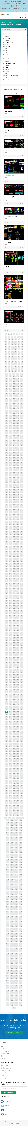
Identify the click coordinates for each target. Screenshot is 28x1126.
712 (21, 674)
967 (21, 800)
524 (10, 583)
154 (10, 401)
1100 (12, 879)
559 (10, 600)
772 (21, 704)
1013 (16, 825)
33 (9, 346)
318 (6, 482)
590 (14, 615)
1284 (12, 992)
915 (14, 775)
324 (10, 484)
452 (21, 546)
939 (10, 788)
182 (21, 413)
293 (6, 470)
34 (12, 346)
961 (18, 798)
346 (18, 494)
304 (10, 475)
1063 (7, 857)
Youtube (7, 1114)
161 (18, 403)
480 (14, 561)
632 (21, 635)
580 (14, 610)
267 (21, 455)
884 (10, 761)
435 (14, 539)
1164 (12, 918)
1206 (20, 943)
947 (21, 790)
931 (18, 783)
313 (6, 479)
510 (14, 576)
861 (18, 748)
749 (10, 694)
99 (9, 373)
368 (6, 507)
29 (15, 344)
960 (14, 798)
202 (21, 423)
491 (18, 566)
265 (14, 455)
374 (10, 509)
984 (10, 810)
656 (18, 647)
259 (10, 452)
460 (14, 551)
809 (10, 724)
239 (10, 442)
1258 (20, 975)
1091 (7, 874)
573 (6, 608)
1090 (20, 872)
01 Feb (6, 222)
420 (14, 531)
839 (10, 738)
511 (18, 576)
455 (14, 549)
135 (14, 391)
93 (9, 371)
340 (14, 492)
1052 (12, 849)
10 (11, 336)
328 (6, 487)
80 (5, 366)
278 (6, 462)
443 (6, 544)
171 (18, 408)
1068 (12, 859)
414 (10, 529)
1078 (20, 864)
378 (6, 512)
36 (18, 346)
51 (9, 354)
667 (21, 652)
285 (14, 465)
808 (6, 724)
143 (6, 396)
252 (21, 447)
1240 (12, 965)
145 (14, 396)
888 (6, 763)
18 (18, 339)
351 (18, 497)
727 (21, 682)
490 (14, 566)
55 (22, 354)
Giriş (20, 17)
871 (18, 753)
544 (10, 593)
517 (21, 578)
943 (6, 790)
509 (10, 576)
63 (9, 359)
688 (6, 664)
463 (6, 553)
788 (6, 714)
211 (18, 428)
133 (6, 391)
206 (18, 425)
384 (10, 514)
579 (10, 610)
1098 (20, 877)
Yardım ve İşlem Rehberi (8, 1073)
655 (14, 647)
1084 (12, 869)
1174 (20, 923)
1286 (20, 992)
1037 (16, 840)
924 (10, 780)
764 (10, 701)
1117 (16, 889)
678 (6, 660)
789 (10, 714)
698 (6, 669)
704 (10, 672)
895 (14, 766)
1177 (16, 926)
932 (21, 783)
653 (6, 647)
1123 (7, 894)
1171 (7, 923)
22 (12, 341)
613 (6, 627)
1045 (16, 845)
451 (18, 546)
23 (15, 341)
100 (13, 373)
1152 (12, 911)
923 (6, 780)
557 (21, 598)
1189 (16, 933)
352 (21, 497)
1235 (7, 963)
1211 (7, 948)
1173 (16, 923)
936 (18, 785)
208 (6, 428)
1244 (12, 968)
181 (18, 413)
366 (18, 504)
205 (14, 425)
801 (18, 719)
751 (18, 694)
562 (21, 600)
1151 (7, 911)
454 (10, 549)
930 (14, 783)
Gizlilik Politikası (5, 1070)
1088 (12, 872)
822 (21, 729)
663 (6, 652)
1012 (12, 825)
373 (6, 509)
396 (18, 519)
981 (18, 808)
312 (21, 477)
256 (18, 450)
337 (21, 489)
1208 (12, 946)
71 (15, 361)
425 (14, 534)
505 (14, 573)
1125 (16, 894)
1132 (12, 899)
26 (5, 344)
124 (10, 386)
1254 (20, 973)
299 (10, 472)
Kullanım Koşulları (6, 1065)
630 (14, 635)
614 (10, 627)
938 (6, 788)
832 (21, 734)
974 (10, 805)
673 (6, 657)
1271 (7, 985)
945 (14, 790)
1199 (7, 941)
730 (14, 684)
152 (21, 398)
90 (18, 368)
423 (6, 534)
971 (18, 803)
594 (10, 618)
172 (21, 408)
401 (18, 521)
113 (6, 381)
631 (18, 635)
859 (10, 748)
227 (21, 435)
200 (14, 423)
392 (21, 516)
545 (14, 593)
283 (6, 465)
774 (10, 706)
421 (18, 531)
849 (10, 743)
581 (18, 610)
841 (18, 738)
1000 (13, 817)
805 (14, 721)
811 (18, 724)
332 (21, 487)
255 (14, 450)
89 (15, 368)
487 (21, 563)
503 (6, 573)
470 (14, 556)
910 (14, 773)
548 (6, 595)
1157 (16, 914)
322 (21, 482)
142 (21, 393)
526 (18, 583)
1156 (12, 914)
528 (6, 586)
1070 (20, 859)
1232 (12, 960)
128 (6, 388)
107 (21, 376)
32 (5, 346)
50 (5, 354)
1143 (7, 906)
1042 (20, 842)
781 (18, 709)
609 (10, 625)
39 (9, 349)
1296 (12, 1000)
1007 (7, 822)
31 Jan (6, 117)
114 (10, 381)
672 (21, 655)
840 (14, 738)
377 (21, 509)
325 (14, 484)
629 (10, 635)
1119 (7, 891)
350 (14, 497)
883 (6, 761)
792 (21, 714)
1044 (12, 845)
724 (10, 682)
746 (18, 692)
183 (6, 415)
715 (14, 677)
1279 (7, 990)
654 (10, 647)
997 (21, 815)
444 (10, 544)
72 (18, 361)
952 (21, 793)
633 (6, 637)
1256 (12, 975)
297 (21, 470)
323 (6, 484)
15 (9, 339)
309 (10, 477)
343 (6, 494)
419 (10, 531)
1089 (16, 872)
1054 (20, 849)
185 (14, 415)
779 (10, 709)
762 (21, 699)
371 (18, 507)
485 (14, 563)
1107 (7, 884)
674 (10, 657)
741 (18, 689)
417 (21, 529)
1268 (12, 983)
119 (10, 383)
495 (14, 568)
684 (10, 662)
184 (10, 415)
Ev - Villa (7, 46)
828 (6, 734)
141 (18, 393)
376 (18, 509)
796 (18, 716)
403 (6, 524)
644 (10, 642)
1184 (12, 931)
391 (18, 516)
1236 (12, 963)
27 (9, 344)
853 (6, 746)
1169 (16, 921)
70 (12, 361)
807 (21, 721)
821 (18, 729)
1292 (12, 997)
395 (14, 519)
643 (6, 642)
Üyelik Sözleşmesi (6, 1068)
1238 (20, 963)
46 (12, 351)
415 (14, 529)
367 (21, 504)
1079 (7, 867)
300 (14, 472)
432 (21, 536)
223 (6, 435)
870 (14, 753)
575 (14, 608)
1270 (20, 983)
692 (21, 664)
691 (18, 664)
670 (14, 655)
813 (6, 726)
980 (14, 808)
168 (6, 408)
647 (21, 642)
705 (14, 672)
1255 (7, 975)
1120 (12, 891)
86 (5, 368)
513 (6, 578)
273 (6, 460)
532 (21, 586)
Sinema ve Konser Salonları (12, 75)
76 (12, 364)
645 (14, 642)
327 (21, 484)
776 (18, 706)
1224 (12, 955)
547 (21, 593)
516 (18, 578)
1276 (12, 988)
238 (6, 442)
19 (22, 339)
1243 (7, 968)
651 (18, 645)
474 (10, 558)
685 (14, 662)
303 (6, 475)
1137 (16, 901)
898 (6, 768)
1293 (16, 997)
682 (21, 660)
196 (18, 420)
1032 (12, 837)
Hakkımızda (4, 1048)
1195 (7, 938)
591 (18, 615)
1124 (12, 894)
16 (12, 339)
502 (21, 571)
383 (6, 514)
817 (21, 726)
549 (10, 595)
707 (21, 672)
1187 (7, 933)
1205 (16, 943)
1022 (20, 830)
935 (14, 785)
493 (6, 568)
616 (18, 627)
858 (6, 748)
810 (14, 724)
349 (10, 497)
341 (18, 492)
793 (6, 716)
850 (14, 743)
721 (18, 679)
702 (21, 669)
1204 (12, 943)
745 (14, 692)
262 (21, 452)
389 (10, 516)
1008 (12, 822)
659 (10, 650)
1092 (12, 874)
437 (21, 539)
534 (10, 588)
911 (18, 773)
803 (6, 721)
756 (18, 697)
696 (18, 667)
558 (6, 600)
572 (21, 605)
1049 (16, 847)
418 (6, 531)
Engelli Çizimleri (9, 42)
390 (14, 516)
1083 (7, 869)
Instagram (7, 1101)
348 (6, 497)
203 (6, 425)
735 (14, 687)
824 (10, 731)
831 (18, 734)
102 (21, 373)
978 (6, 808)
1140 (12, 904)
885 (14, 761)
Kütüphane (8, 59)
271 (18, 457)
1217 (16, 951)
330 (14, 487)
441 (18, 541)
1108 (12, 884)
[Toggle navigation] (25, 14)
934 (10, 785)
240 (14, 442)
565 (14, 603)
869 (10, 753)
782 (21, 709)
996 (18, 815)
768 (6, 704)
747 (21, 692)
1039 (7, 842)
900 (14, 768)
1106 (20, 882)
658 (6, 650)
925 (14, 780)
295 (14, 470)
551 (18, 595)
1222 (20, 953)
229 (10, 438)
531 (18, 586)
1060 (12, 854)
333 (6, 489)
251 (18, 447)
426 (18, 534)
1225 (16, 955)
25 (22, 341)
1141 (16, 904)
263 (6, 455)
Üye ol (25, 17)
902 (21, 768)
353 (6, 499)
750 (14, 694)
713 (6, 677)
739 (10, 689)
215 (14, 430)
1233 (16, 960)
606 (18, 623)
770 (14, 704)
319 (10, 482)
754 (10, 697)
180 (14, 413)
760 (14, 699)
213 (6, 430)
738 (6, 689)
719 (10, 679)
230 (14, 438)
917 (21, 775)
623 (6, 632)
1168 (12, 921)
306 (18, 475)
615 (14, 627)
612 (21, 625)
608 (6, 625)
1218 (20, 951)
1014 (20, 825)
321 (18, 482)
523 (6, 583)
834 (10, 736)
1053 (16, 849)
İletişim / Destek (5, 1053)
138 (6, 393)
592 (21, 615)
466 (18, 553)
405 (14, 524)
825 (14, 731)
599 (10, 620)
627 (21, 632)
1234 (20, 960)
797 (21, 716)
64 (12, 359)
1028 (12, 835)
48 (18, 351)
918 (6, 778)
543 (6, 593)
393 (6, 519)
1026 (20, 832)
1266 (20, 980)
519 (10, 581)
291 (18, 467)
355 (14, 499)
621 (18, 630)
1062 (20, 854)
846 (18, 741)
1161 (16, 916)
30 (18, 344)
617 (21, 627)
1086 (20, 869)
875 (14, 756)
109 (10, 378)
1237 (16, 963)
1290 (20, 995)
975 (14, 805)
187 (21, 415)
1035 (7, 840)
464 (10, 553)
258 (6, 452)
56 (5, 356)
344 (10, 494)
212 (21, 428)
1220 (12, 953)
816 (18, 726)
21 (9, 341)
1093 (16, 874)
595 (14, 618)
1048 (12, 847)
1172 (12, 923)
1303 (7, 1005)
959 (10, 798)
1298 (20, 1000)
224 (10, 435)
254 (10, 450)
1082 (20, 867)
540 (14, 590)
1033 (16, 837)
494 (10, 568)
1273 (16, 985)
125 (14, 386)
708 (6, 674)
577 (21, 608)
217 (21, 430)
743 (6, 692)
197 (21, 420)
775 (14, 706)
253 (6, 450)
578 (6, 610)
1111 (7, 886)
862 (21, 748)
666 (18, 652)
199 (10, 423)
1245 (16, 968)
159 (10, 403)
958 (6, 798)
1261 (16, 978)
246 (18, 445)
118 (6, 383)
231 (18, 438)
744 (10, 692)
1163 (7, 918)
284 (10, 465)
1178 (20, 926)
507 (21, 573)
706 (18, 672)
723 (6, 682)
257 (21, 450)
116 (18, 381)
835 (14, 736)
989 (10, 812)
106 (18, 376)
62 (5, 359)
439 (10, 541)
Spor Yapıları (8, 79)
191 (18, 418)
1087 (7, 872)
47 (15, 351)
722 (21, 679)
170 (14, 408)
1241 (16, 965)
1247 (7, 970)
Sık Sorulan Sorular (6, 1051)
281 (18, 462)
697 (21, 667)
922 (21, 778)
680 (14, 660)
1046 (20, 845)
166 (18, 405)
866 (18, 751)
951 (18, 793)
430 (14, 536)
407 (21, 524)
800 (14, 719)
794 (10, 716)
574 (10, 608)
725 (14, 682)
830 (14, 734)
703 (6, 672)
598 (6, 620)
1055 (7, 852)
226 (18, 435)
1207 (7, 946)
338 (6, 492)
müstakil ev (8, 242)
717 (21, 677)
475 (14, 558)
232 (21, 438)
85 (22, 366)
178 (6, 413)
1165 (16, 918)
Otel (6, 67)
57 (9, 356)
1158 (20, 914)
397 (21, 519)
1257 (16, 975)
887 (21, 761)
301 (18, 472)
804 (10, 721)
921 (18, 778)
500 (14, 571)
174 (10, 410)
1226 (20, 955)
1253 (16, 973)
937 (21, 785)
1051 (7, 849)
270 (14, 457)
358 (6, 502)
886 (18, 761)
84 (18, 366)
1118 (20, 889)
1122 (20, 891)
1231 (7, 960)
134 (10, 391)
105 (14, 376)
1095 (7, 877)
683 (6, 662)
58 (12, 356)
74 (5, 364)
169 (10, 408)
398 (6, 521)
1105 (16, 882)
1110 (20, 884)
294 (10, 470)
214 (10, 430)
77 (15, 364)
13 (21, 336)
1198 (20, 938)
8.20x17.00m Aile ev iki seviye (13, 301)
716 (18, 677)
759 (10, 699)
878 (6, 758)
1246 (20, 968)
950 (14, 793)
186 (18, 415)
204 (10, 425)
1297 (16, 1000)
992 (21, 812)
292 (21, 467)
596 (18, 618)
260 (14, 452)
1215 (7, 951)
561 (18, 600)
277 (21, 460)
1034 (20, 837)
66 (18, 359)
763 (6, 701)
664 (10, 652)
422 (21, 531)
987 (21, 810)
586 (18, 613)
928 (6, 783)
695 (14, 667)
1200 (12, 941)
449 (10, 546)
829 (10, 734)
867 (21, 751)
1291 (7, 997)
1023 (7, 832)
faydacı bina (8, 111)
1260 (12, 978)
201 (18, 423)
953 (6, 795)
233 (6, 440)
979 (10, 808)
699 (10, 669)
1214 (20, 948)
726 (18, 682)
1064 (12, 857)
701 (18, 669)
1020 (12, 830)
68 (5, 361)
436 (18, 539)
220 (14, 433)
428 (6, 536)
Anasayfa (3, 22)
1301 (16, 1002)
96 (18, 371)
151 (18, 398)
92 (5, 371)
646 (18, 642)
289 (10, 467)
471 (18, 556)
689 (10, 664)
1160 (12, 916)
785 (14, 711)
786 (18, 711)
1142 (20, 904)
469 (10, 556)
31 (22, 344)
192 (21, 418)
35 (15, 346)
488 (6, 566)
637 (21, 637)
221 (18, 433)
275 (14, 460)
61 (22, 356)
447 (21, 544)
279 (10, 462)
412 (21, 526)
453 (6, 549)
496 (18, 568)
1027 (7, 835)
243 (6, 445)
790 (14, 714)
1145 (16, 906)
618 (6, 630)
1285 (16, 992)
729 (10, 684)
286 (18, 465)
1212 (12, 948)
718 (6, 679)
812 (21, 724)
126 (18, 386)
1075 (7, 864)
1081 (16, 867)
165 (14, 405)
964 (10, 800)
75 (9, 364)
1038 (20, 840)
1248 (12, 970)
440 (14, 541)
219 (10, 433)
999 (9, 817)
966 (18, 800)
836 (18, 736)
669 (10, 655)
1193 (16, 936)
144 (10, 396)
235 (14, 440)
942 (21, 788)
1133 (16, 899)
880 (14, 758)
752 (21, 694)
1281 (16, 990)
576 (18, 608)
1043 (7, 845)
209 (10, 428)
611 (18, 625)
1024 (12, 832)
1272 (12, 985)
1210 (20, 946)
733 (6, 687)
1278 (20, 988)
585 (14, 613)
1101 (16, 879)
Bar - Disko (8, 34)
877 (21, 756)
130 (14, 388)
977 (21, 805)
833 (6, 736)
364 (10, 504)
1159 (7, 916)
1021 (16, 830)
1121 (16, 891)
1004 (12, 820)
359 (10, 502)
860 (14, 748)
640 (14, 640)
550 (14, 595)
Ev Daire (7, 325)
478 (6, 561)
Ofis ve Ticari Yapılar (10, 63)
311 (18, 477)
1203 (7, 943)
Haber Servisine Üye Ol (8, 1092)
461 (18, 551)
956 (18, 795)
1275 (7, 988)
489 (10, 566)
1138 (20, 901)
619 (10, 630)
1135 (7, 901)
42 (18, 349)
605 (14, 623)
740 (14, 689)
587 (21, 613)
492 (21, 566)
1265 (16, 980)
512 (21, 576)
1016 (12, 827)
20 (5, 341)
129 (10, 388)
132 (21, 388)
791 (18, 714)
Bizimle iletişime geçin (14, 1032)
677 (21, 657)
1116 (12, 889)
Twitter (7, 1105)
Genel (6, 50)
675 (14, 657)
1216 (12, 951)
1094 (20, 874)
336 (18, 489)
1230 (20, 958)
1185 (16, 931)
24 (18, 341)
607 (21, 623)
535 (14, 588)
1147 (7, 909)
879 (10, 758)
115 (14, 381)
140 (14, 393)
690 (14, 664)
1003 (7, 820)
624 (10, 632)
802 (21, 719)
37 (22, 346)
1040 (12, 842)
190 (14, 418)
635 (14, 637)
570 (14, 605)
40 (12, 349)
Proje (9, 22)
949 (10, 793)
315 (14, 479)
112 (21, 378)
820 (14, 729)
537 (21, 588)
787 (21, 711)
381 (18, 512)
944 (10, 790)
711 (18, 674)
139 (10, 393)
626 (18, 632)
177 (21, 410)
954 (10, 795)
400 (14, 521)
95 (15, 371)
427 (21, 534)
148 (6, 398)
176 (18, 410)
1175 (7, 926)
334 (10, 489)
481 (18, 561)
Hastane (7, 54)
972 (21, 803)
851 (18, 743)
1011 (7, 825)
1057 (16, 852)
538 (6, 590)
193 (6, 420)
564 (10, 603)
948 (6, 793)
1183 (7, 931)
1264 (12, 980)
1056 (12, 852)
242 (21, 442)
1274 (20, 985)
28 (12, 344)
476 (18, 558)
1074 (20, 862)
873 (6, 756)
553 (6, 598)
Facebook (7, 1110)
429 (10, 536)
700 (14, 669)
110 (14, 378)
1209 (16, 946)
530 (14, 586)
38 (5, 349)
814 (10, 726)
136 (18, 391)
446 (18, 544)
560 (14, 600)
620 (14, 630)
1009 (16, 822)
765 (14, 701)
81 (9, 366)
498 (6, 571)
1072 (12, 862)
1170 (20, 921)
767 (21, 701)
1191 (7, 936)
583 (6, 613)
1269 (16, 983)
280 (14, 462)
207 (21, 425)
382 (21, 512)
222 (21, 433)
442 (21, 541)
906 (18, 771)
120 (14, 383)
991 (18, 812)
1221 (16, 953)
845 (14, 741)
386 (18, 514)
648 (6, 645)
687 (21, 662)
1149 (16, 909)
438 (6, 541)
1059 (7, 854)
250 (14, 447)
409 (10, 526)
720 (14, 679)
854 (10, 746)
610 (14, 625)
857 (21, 746)
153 (6, 401)
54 (18, 354)
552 (21, 595)
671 (18, 655)
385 (14, 514)
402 (21, 521)
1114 (20, 886)
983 (6, 810)
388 (6, 516)
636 (18, 637)
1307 (14, 1007)
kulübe (7, 130)
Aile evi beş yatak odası (11, 216)
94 (12, 371)
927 (21, 780)
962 (21, 798)
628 (6, 635)
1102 (20, 879)
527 (21, 583)
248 (6, 447)
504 (10, 573)
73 (22, 361)
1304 (12, 1005)
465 (14, 553)
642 (21, 640)
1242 (20, 965)
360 (14, 502)
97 (22, 371)
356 (18, 499)
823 (6, 731)
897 (21, 766)
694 (10, 667)
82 (12, 366)
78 (18, 364)
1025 (16, 832)
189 (10, 418)
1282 (20, 990)
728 (6, 684)
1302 (20, 1002)
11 (15, 336)
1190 (20, 933)
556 (18, 598)
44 (5, 351)
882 (21, 758)
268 (6, 457)
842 (21, 738)
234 (10, 440)
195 (14, 420)
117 (21, 381)
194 (10, 420)
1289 (16, 995)
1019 (7, 830)
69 (9, 361)
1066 (20, 857)
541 (18, 590)
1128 (12, 896)
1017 (16, 827)
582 (21, 610)
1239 (7, 965)
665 (14, 652)
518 (6, 581)
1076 (12, 864)
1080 (12, 867)
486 (18, 563)
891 (18, 763)
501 (18, 571)
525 (14, 583)
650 (14, 645)
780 (14, 709)
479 (10, 561)
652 (21, 645)
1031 (7, 837)
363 (6, 504)
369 (10, 507)
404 (10, 524)
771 (18, 704)
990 (14, 812)
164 (10, 405)
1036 (12, 840)
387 (21, 514)
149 (10, 398)
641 (18, 640)
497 (21, 568)
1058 (20, 852)
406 (18, 524)
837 (21, 736)
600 (14, 620)
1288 (12, 995)
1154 (20, 911)
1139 (7, 904)
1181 (16, 928)
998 (5, 817)
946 (18, 790)
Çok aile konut (9, 267)
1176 (12, 926)
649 (10, 645)
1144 (12, 906)
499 (10, 571)
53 (15, 354)
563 (6, 603)
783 (6, 711)
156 (18, 401)
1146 (20, 906)
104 (10, 376)
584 (10, 613)
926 (18, 780)
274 (10, 460)
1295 (7, 1000)
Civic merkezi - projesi (11, 150)
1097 (16, 877)
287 (21, 465)
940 (14, 788)
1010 (20, 822)
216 (18, 430)
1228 (12, 958)
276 (18, 460)
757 (21, 697)
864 (10, 751)
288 (6, 467)
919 (10, 778)
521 (18, 581)
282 (21, 462)
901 (18, 768)
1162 (20, 916)
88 (12, 368)
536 (18, 588)
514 (10, 578)
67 (22, 359)
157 (21, 401)
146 (18, 396)
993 (6, 815)
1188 (12, 933)
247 (21, 445)
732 (21, 684)
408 (6, 526)
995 (14, 815)
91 (22, 368)
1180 (12, 928)
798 (6, 719)
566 (18, 603)
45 (9, 351)
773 (6, 706)
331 (18, 487)
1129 (16, 896)
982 (21, 808)
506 (18, 573)
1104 (12, 882)
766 (18, 701)
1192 (12, 936)
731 (18, 684)
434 (10, 539)
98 (6, 373)
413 (6, 529)
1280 (12, 990)
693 (6, 667)
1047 (7, 847)
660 (14, 650)
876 (18, 756)
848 (6, 743)
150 (14, 398)
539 (10, 590)
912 (21, 773)
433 (6, 539)
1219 (7, 953)
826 (18, 731)
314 (10, 479)
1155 (7, 914)
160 (14, 403)
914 (10, 775)
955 (14, 795)
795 (14, 716)
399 (10, 521)
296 (18, 470)
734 (10, 687)
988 (6, 812)
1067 (7, 859)
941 (18, 788)
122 (21, 383)
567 (21, 603)
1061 (16, 854)
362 (21, 502)
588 (6, 615)
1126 (20, 894)
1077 (16, 864)
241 (18, 442)
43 (22, 349)
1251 (7, 973)
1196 (12, 938)
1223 (7, 955)
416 (18, 529)
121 (18, 383)
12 (18, 336)
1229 (16, 958)
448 (6, 546)
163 (6, 405)
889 (10, 763)
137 (21, 391)
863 (6, 751)
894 (10, 766)
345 (14, 494)
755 (14, 697)
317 (21, 479)
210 (14, 428)
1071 (7, 862)
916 (18, 775)
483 (6, 563)
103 (6, 376)
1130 (20, 896)
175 (14, 410)
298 (6, 472)
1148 (12, 909)
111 (18, 378)
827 (21, 731)
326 (18, 484)
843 (6, 741)
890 (14, 763)
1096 (12, 877)
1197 (16, 938)
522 (21, 581)
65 (15, 359)
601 (18, 620)
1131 (7, 899)
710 (14, 674)
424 (10, 534)
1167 (7, 921)
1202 (20, 941)
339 (10, 492)
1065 (16, 857)
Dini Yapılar (8, 38)
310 (14, 477)
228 (6, 438)
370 (14, 507)
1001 (18, 817)
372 (21, 507)
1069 (16, 859)
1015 (7, 827)
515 (14, 578)
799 (10, 719)
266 (18, 455)
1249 (16, 970)
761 (18, 699)
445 (14, 544)
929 (10, 783)
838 (6, 738)
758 (6, 699)
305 (14, 475)
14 (5, 339)
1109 (16, 884)
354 (10, 499)
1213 (16, 948)
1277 (16, 988)
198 (6, 423)
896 (18, 766)
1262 (20, 978)
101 (17, 373)
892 (21, 763)
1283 (7, 992)
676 (18, 657)
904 (10, 771)
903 (6, 771)
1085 (16, 869)
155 (14, 401)
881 (18, 758)
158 (6, 403)
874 (10, 756)
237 (21, 440)
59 (15, 356)
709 (10, 674)
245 (14, 445)
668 (6, 655)
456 (18, 549)
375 (14, 509)
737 (21, 687)
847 (21, 741)
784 (10, 711)
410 (14, 526)
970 (14, 803)
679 (10, 660)
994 (10, 815)
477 (21, 558)
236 (18, 440)
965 (14, 800)
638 (6, 640)
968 (6, 803)
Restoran (7, 71)
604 (10, 623)
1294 (20, 997)
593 (6, 618)
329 (10, 487)
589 (10, 615)
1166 (20, 918)
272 (21, 457)
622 (21, 630)
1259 (7, 978)
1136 (12, 901)
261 (18, 452)
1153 (16, 911)
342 (21, 492)
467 (21, 553)
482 (21, 561)
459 (10, 551)
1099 (7, 879)
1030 (20, 835)
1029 (16, 835)
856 (18, 746)
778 (6, 709)
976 (18, 805)
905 (14, 771)
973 (6, 805)
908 (6, 773)
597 (21, 618)
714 (10, 677)
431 (18, 536)
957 (21, 795)
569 (10, 605)
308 (6, 477)
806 (18, 721)
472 (21, 556)
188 (6, 418)
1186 (20, 931)
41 (15, 349)
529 (10, 586)
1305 (16, 1005)
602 (21, 620)
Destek (3, 1075)
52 (12, 354)
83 (15, 366)
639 (10, 640)
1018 (20, 827)
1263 (7, 980)
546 (18, 593)
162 (21, 403)
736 (18, 687)
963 (6, 800)
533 (6, 588)
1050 (20, 847)
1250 (20, 970)
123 (6, 386)
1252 (12, 973)
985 (14, 810)
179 (10, 413)
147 (21, 396)
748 (6, 694)
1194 (20, 936)
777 (21, 706)
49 (22, 351)
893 (6, 766)
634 (10, 637)
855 (14, 746)
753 (6, 697)
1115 (7, 889)
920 (14, 778)
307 (21, 475)
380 (14, 512)
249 (10, 447)
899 (10, 768)
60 (18, 356)
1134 (20, 899)
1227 (7, 958)
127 (21, 386)
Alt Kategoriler (6, 29)
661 (18, 650)
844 (10, 741)
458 (6, 551)
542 (21, 590)
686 (18, 662)
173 (6, 410)
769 (10, 704)
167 (21, 405)
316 (18, 479)
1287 (7, 995)
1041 (16, 842)
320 (14, 482)
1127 (7, 896)
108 (6, 378)
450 (14, 546)
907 (21, 771)
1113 (16, 886)
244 (10, 445)
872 (21, 753)
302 (21, 472)
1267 (7, 983)
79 (22, 364)
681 (18, 660)
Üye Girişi (3, 1058)
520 (14, 581)
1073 (16, 862)
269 (10, 457)
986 (18, 810)
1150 (20, 909)
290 (14, 467)
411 (18, 526)
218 (6, 433)
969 (10, 803)
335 (14, 489)
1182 (20, 928)
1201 (16, 941)
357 (21, 499)
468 (6, 556)
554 (10, 598)
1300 (12, 1002)
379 (10, 512)
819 (10, 729)
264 (10, 455)
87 (9, 368)
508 (6, 576)
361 (18, 502)
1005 (16, 820)
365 (14, 504)
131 (18, 388)
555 (14, 598)
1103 (7, 882)
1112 (12, 886)
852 (21, 743)
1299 (7, 1002)
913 (6, 775)
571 (18, 605)
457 (21, 549)
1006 (20, 820)
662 (21, 650)
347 (21, 494)
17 (15, 339)
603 (6, 623)
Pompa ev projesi (10, 175)
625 (14, 632)
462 (21, 551)
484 (10, 563)
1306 (20, 1005)
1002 (22, 817)
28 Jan (6, 330)
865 (14, 751)
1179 (7, 928)
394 (10, 519)
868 (6, 753)
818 (6, 729)
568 (6, 605)
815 (14, 726)
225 (14, 435)
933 (6, 785)
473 (6, 558)
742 (21, 689)
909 (10, 773)
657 (21, 647)
